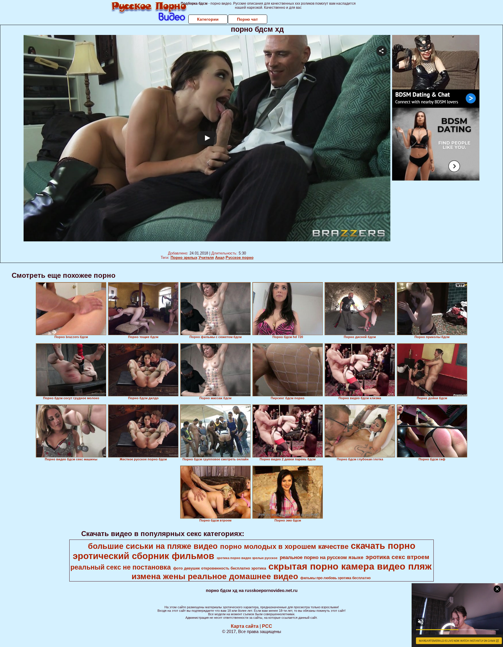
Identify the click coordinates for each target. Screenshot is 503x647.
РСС (267, 626)
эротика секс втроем (397, 557)
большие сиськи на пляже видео (153, 546)
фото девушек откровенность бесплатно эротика (219, 568)
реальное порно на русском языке (321, 557)
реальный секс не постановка (120, 567)
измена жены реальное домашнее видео (215, 576)
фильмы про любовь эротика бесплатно (335, 578)
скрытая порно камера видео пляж (350, 566)
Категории (208, 19)
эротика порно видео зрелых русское (247, 558)
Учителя (206, 257)
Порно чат (247, 19)
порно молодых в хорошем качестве (284, 546)
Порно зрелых (184, 257)
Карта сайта (244, 626)
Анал (219, 257)
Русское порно (240, 257)
